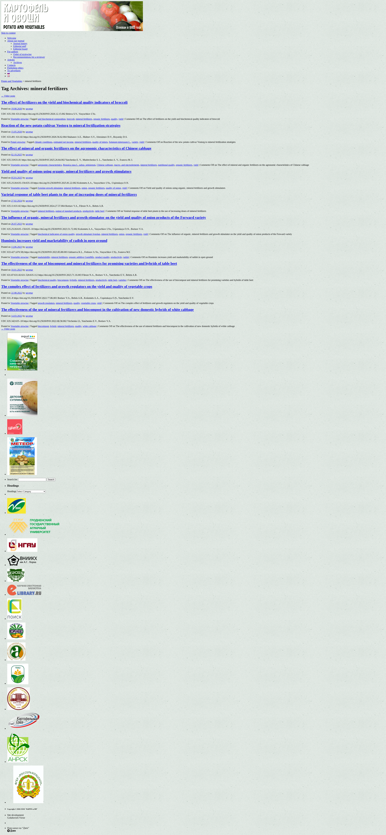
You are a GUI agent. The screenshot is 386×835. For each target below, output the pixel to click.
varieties (122, 280)
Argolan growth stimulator (50, 188)
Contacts (11, 65)
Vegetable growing (19, 119)
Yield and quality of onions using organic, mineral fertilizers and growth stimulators (66, 171)
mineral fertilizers (84, 119)
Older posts (8, 96)
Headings (11, 491)
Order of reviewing (22, 54)
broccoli (70, 119)
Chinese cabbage (105, 165)
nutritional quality (166, 165)
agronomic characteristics (50, 165)
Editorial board (20, 49)
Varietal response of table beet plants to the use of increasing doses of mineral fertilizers (69, 194)
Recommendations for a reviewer (29, 57)
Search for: (12, 479)
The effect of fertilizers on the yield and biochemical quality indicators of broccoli (64, 102)
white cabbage (89, 326)
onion (84, 188)
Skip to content (8, 33)
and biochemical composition (52, 119)
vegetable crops (88, 303)
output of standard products (68, 211)
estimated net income (63, 142)
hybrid (53, 326)
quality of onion (113, 188)
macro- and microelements (126, 165)
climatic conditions (43, 142)
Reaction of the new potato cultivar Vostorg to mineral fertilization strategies (60, 125)
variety (135, 142)
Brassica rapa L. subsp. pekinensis (79, 165)
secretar (29, 108)
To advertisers (14, 70)
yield (121, 119)
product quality (102, 257)
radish (126, 257)
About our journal (15, 40)
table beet (99, 211)
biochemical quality (47, 280)
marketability (44, 257)
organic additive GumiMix (81, 257)
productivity (88, 211)
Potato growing (18, 142)
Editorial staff (19, 46)
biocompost (62, 280)
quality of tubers (100, 142)
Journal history (20, 43)
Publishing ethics (15, 68)
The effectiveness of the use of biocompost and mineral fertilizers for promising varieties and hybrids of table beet (89, 263)
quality (114, 119)
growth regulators (46, 303)
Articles (11, 59)
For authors (12, 51)
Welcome (11, 38)
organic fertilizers (101, 119)
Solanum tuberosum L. (120, 142)
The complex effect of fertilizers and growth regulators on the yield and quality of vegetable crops (76, 286)
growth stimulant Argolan (88, 234)
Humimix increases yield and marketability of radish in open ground (54, 240)
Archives (17, 62)
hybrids (73, 280)
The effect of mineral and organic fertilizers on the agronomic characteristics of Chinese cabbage (76, 148)
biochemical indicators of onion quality (56, 234)
